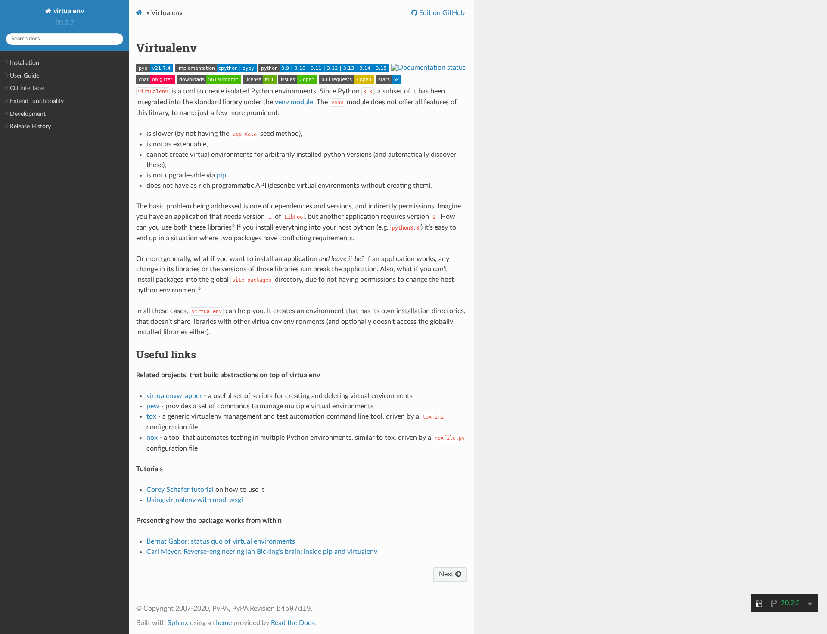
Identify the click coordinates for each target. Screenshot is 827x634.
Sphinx (178, 622)
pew (152, 406)
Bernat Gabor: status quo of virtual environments (220, 541)
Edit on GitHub (441, 12)
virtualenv (68, 11)
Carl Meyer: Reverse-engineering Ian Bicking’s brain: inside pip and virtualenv (261, 551)
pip (221, 175)
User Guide (24, 75)
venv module (294, 102)
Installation (24, 62)
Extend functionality (37, 101)
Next (447, 574)
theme (222, 622)
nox (152, 437)
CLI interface (27, 88)
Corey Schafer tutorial (180, 489)
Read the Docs (292, 622)
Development (28, 114)
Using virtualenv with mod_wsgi (194, 500)
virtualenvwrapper (174, 395)
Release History (30, 126)
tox (151, 416)
